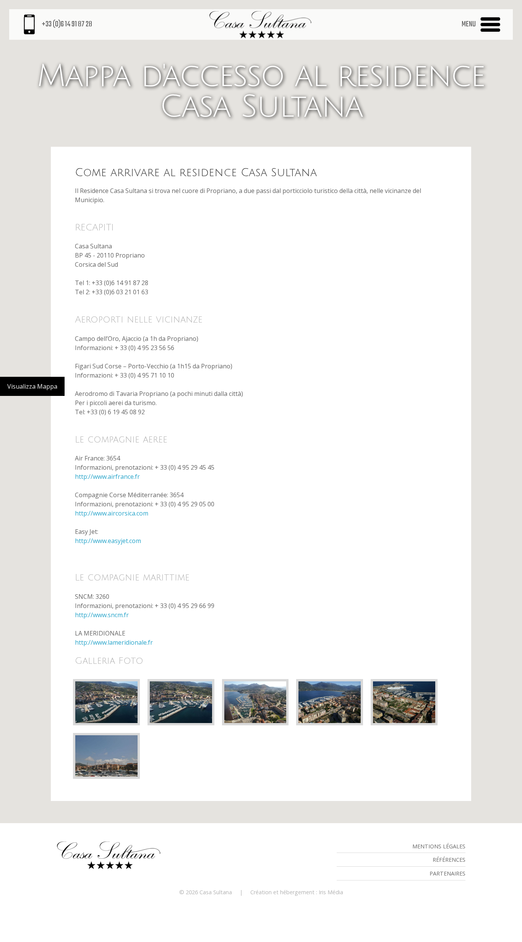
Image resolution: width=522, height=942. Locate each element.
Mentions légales (438, 846)
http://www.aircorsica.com (111, 513)
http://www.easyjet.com (108, 541)
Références (449, 859)
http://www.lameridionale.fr (114, 642)
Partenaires (447, 873)
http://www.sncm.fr (102, 615)
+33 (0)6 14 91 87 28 (67, 24)
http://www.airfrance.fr (107, 476)
